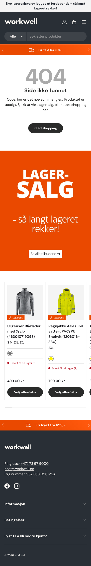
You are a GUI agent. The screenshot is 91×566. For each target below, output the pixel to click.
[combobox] (45, 36)
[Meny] (84, 22)
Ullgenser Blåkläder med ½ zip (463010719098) (24, 331)
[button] (74, 22)
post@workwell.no (19, 469)
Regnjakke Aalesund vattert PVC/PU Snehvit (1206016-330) (65, 334)
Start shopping (45, 128)
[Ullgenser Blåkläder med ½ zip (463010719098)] (25, 302)
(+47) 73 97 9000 (34, 463)
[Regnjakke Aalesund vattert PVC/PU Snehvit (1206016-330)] (66, 302)
